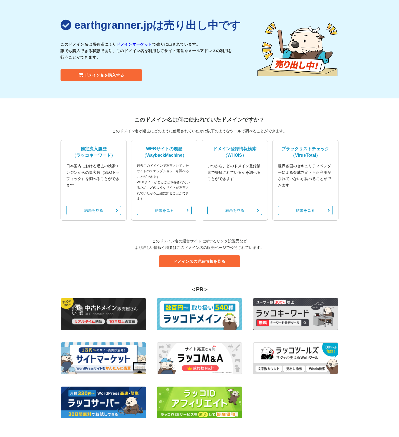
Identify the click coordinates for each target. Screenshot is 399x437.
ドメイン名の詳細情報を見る (199, 261)
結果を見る (93, 210)
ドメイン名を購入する (104, 75)
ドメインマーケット (134, 44)
